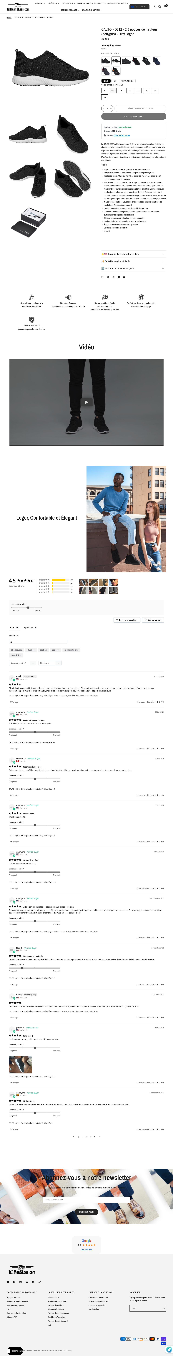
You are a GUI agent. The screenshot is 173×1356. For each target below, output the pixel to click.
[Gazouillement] (16, 1282)
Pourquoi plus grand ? (97, 1305)
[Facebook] (103, 277)
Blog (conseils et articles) (16, 1313)
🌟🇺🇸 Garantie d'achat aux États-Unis (120, 254)
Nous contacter (53, 1297)
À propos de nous (13, 1297)
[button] (153, 619)
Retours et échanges (56, 1309)
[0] (164, 7)
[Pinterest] (114, 277)
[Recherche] (159, 7)
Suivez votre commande (57, 1301)
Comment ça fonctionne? (98, 1297)
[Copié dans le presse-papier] (124, 277)
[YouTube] (29, 1282)
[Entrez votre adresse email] (163, 1308)
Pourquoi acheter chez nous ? (18, 1301)
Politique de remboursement (58, 1313)
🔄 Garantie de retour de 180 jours (117, 268)
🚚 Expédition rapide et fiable (115, 261)
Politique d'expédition (56, 1305)
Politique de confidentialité (58, 1321)
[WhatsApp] (119, 277)
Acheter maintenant (134, 116)
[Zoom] (87, 32)
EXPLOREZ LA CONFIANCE (101, 1292)
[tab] (14, 628)
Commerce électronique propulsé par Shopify (56, 1350)
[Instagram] (22, 1282)
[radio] (105, 60)
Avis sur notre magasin (15, 1305)
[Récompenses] (15, 1351)
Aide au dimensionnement (98, 1301)
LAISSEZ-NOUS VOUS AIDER (61, 1292)
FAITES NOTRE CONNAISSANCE (22, 1292)
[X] (108, 277)
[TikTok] (41, 1282)
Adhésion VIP (12, 1317)
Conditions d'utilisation (56, 1317)
